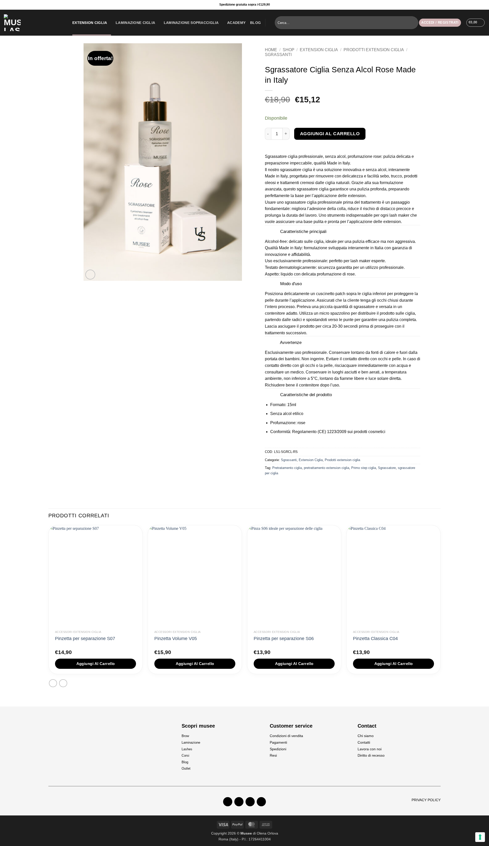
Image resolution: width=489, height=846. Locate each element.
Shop (288, 50)
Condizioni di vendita (286, 736)
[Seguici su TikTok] (483, 5)
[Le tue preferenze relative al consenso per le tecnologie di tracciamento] (480, 837)
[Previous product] (63, 683)
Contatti (364, 742)
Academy (236, 23)
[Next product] (53, 683)
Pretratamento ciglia (287, 468)
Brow (185, 736)
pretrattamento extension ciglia (326, 468)
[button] (440, 23)
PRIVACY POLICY (426, 800)
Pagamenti (278, 742)
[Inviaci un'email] (261, 801)
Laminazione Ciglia (135, 23)
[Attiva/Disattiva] (272, 232)
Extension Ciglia (89, 23)
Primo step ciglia (363, 468)
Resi (273, 755)
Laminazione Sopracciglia (191, 23)
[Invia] (413, 22)
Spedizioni (278, 749)
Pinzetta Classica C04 (375, 638)
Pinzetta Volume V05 (175, 638)
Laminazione (191, 742)
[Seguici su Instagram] (477, 5)
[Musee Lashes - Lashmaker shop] (34, 23)
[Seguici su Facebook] (471, 5)
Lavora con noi (370, 749)
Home (271, 50)
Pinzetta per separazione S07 (85, 638)
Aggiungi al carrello (330, 133)
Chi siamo (366, 736)
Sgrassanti (278, 54)
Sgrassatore (387, 468)
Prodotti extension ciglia (374, 50)
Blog (255, 23)
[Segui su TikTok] (250, 801)
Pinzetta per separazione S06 (284, 638)
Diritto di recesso (371, 755)
